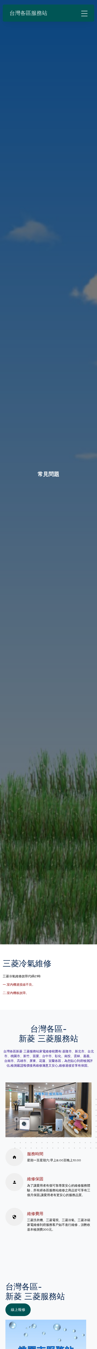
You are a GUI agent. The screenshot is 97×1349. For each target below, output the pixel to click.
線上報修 (18, 1309)
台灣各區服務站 (28, 13)
